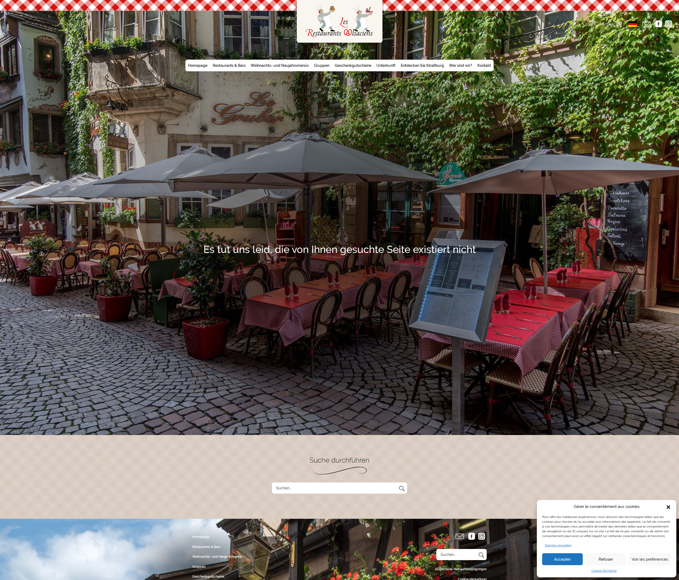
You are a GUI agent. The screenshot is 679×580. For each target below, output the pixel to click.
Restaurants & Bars (229, 65)
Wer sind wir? (460, 65)
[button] (668, 506)
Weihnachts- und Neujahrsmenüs (280, 65)
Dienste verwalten (558, 545)
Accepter (562, 559)
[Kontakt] (646, 24)
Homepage (197, 65)
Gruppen (321, 65)
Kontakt (484, 65)
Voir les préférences (650, 559)
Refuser (606, 559)
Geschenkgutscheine (353, 65)
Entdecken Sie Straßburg (422, 65)
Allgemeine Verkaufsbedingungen (461, 569)
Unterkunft (385, 65)
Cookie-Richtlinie (604, 571)
